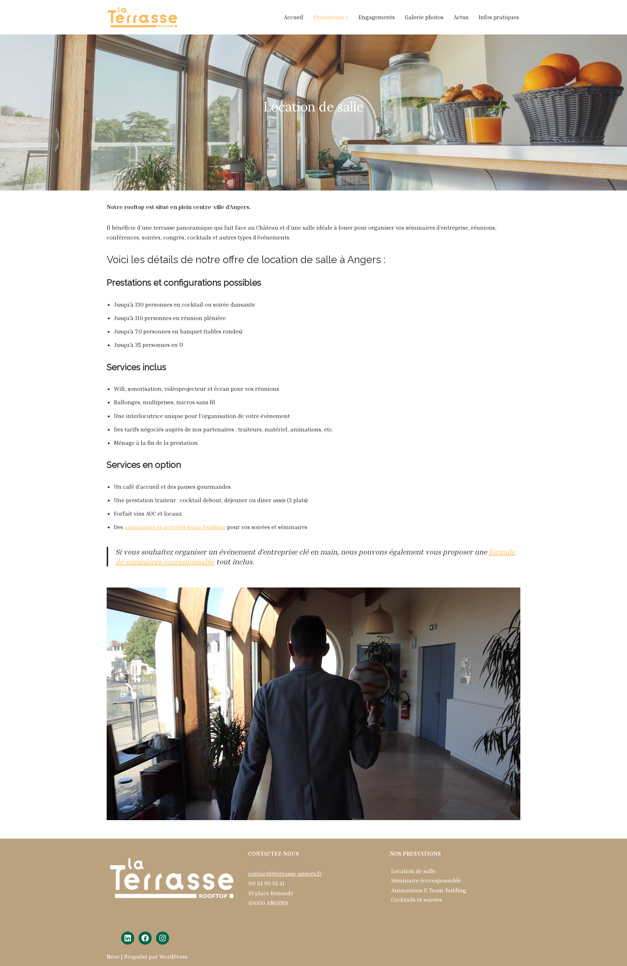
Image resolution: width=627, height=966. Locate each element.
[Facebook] (145, 938)
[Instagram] (162, 938)
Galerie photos (424, 17)
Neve (113, 956)
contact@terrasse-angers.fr (285, 873)
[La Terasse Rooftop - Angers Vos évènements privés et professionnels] (143, 17)
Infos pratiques (499, 17)
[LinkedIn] (127, 938)
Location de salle (413, 871)
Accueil (293, 17)
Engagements (376, 17)
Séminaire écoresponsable (426, 880)
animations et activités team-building (175, 527)
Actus (461, 17)
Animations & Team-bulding (428, 890)
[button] (346, 17)
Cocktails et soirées (416, 899)
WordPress (173, 956)
